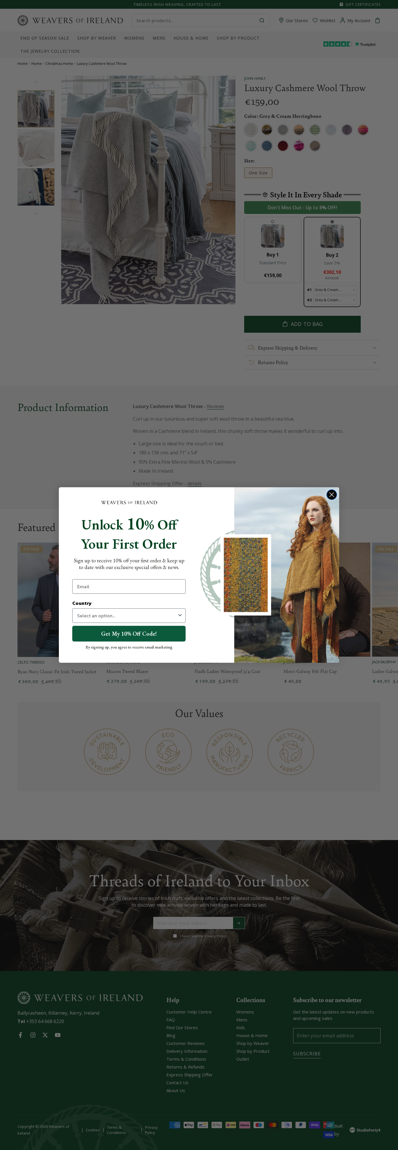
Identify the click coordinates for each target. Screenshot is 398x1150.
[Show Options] (180, 616)
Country (81, 603)
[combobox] (127, 616)
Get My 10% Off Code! (129, 633)
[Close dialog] (332, 495)
